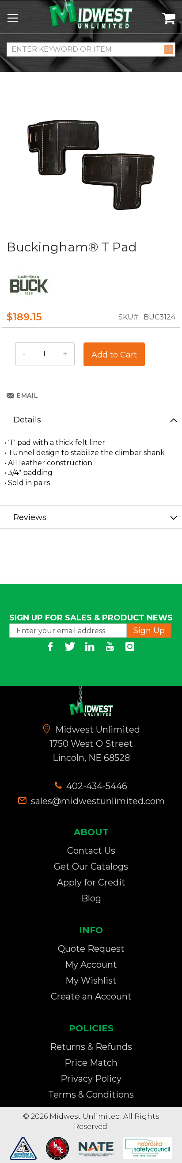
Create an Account (91, 996)
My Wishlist (91, 980)
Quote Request (91, 948)
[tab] (91, 419)
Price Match (91, 1062)
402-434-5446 (95, 786)
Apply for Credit (91, 882)
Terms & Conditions (91, 1094)
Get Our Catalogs (91, 866)
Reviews (29, 517)
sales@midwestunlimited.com (98, 801)
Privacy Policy (91, 1078)
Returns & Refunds (91, 1046)
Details (27, 420)
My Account (91, 964)
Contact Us (91, 850)
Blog (91, 898)
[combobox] (91, 49)
